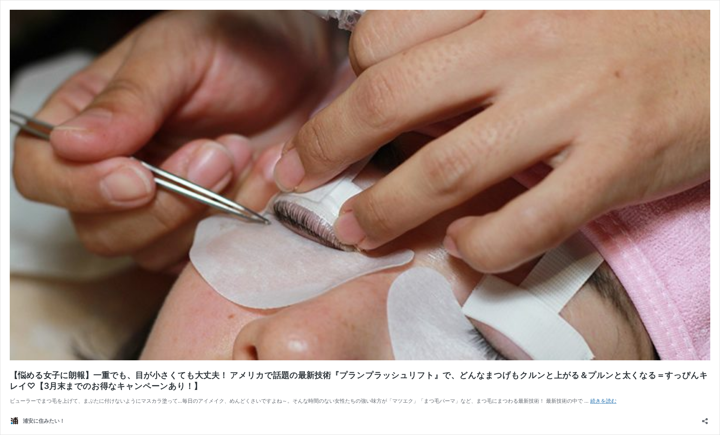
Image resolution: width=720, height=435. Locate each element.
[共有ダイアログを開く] (705, 418)
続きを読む (603, 400)
